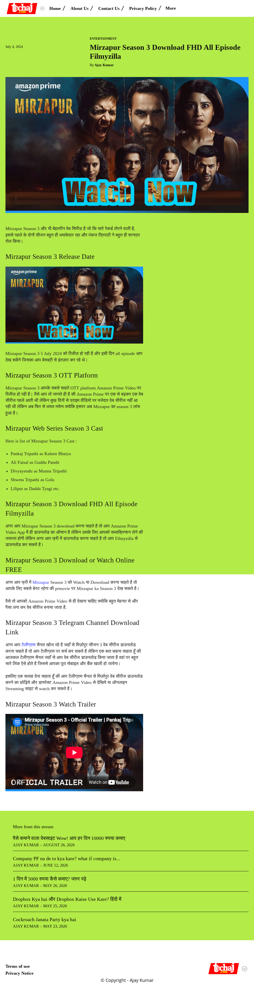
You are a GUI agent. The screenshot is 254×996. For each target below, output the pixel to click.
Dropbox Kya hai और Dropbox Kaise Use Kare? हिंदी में (67, 899)
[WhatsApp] (45, 56)
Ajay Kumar (104, 65)
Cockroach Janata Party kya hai (44, 919)
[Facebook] (10, 56)
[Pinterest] (33, 56)
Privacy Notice (19, 973)
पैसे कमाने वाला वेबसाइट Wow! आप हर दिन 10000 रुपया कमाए (69, 838)
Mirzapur (40, 582)
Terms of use (17, 966)
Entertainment (103, 38)
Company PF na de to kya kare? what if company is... (66, 858)
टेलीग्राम (29, 644)
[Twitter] (22, 56)
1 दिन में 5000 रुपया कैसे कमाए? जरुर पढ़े (49, 878)
